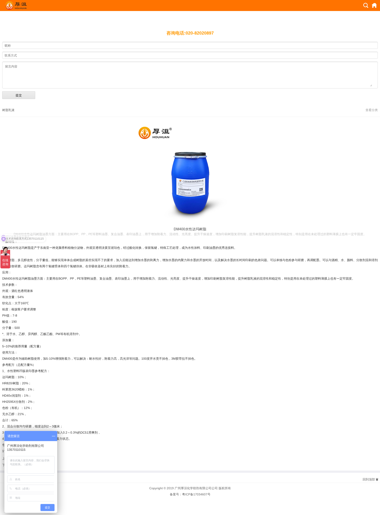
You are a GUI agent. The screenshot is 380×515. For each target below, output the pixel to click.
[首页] (374, 5)
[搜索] (366, 5)
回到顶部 (369, 479)
